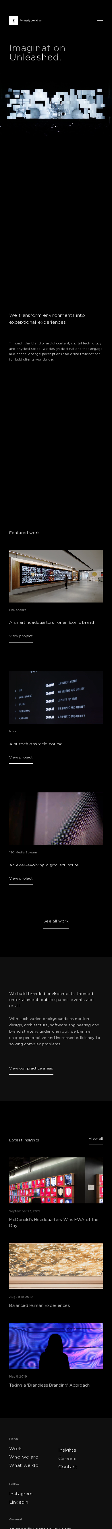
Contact (68, 1466)
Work (15, 1448)
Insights (67, 1450)
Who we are (23, 1456)
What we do (23, 1465)
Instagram (21, 1493)
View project (21, 636)
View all (96, 1138)
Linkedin (18, 1502)
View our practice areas (31, 1068)
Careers (67, 1458)
